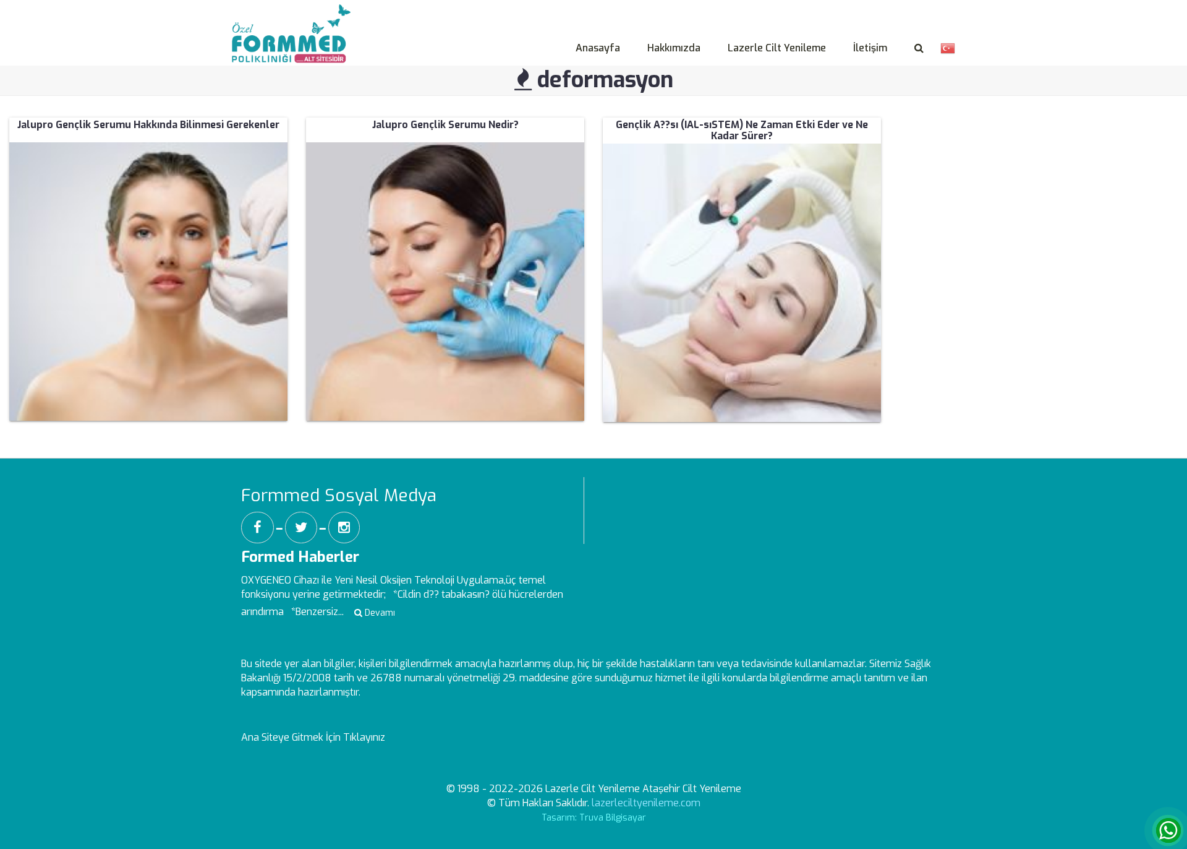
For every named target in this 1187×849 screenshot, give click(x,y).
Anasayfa (598, 47)
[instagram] (344, 527)
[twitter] (301, 527)
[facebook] (257, 527)
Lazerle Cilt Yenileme (777, 47)
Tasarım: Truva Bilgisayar (594, 818)
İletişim (870, 47)
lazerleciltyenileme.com (646, 802)
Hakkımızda (673, 47)
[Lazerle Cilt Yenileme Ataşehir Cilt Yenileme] (294, 19)
